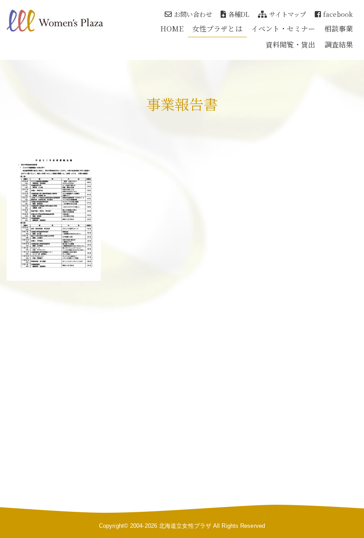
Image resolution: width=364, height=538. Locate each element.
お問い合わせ (193, 14)
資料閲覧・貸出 (290, 44)
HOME (171, 29)
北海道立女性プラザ (185, 525)
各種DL (238, 14)
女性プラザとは (217, 29)
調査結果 (338, 44)
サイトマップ (287, 14)
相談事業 (338, 29)
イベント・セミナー (283, 29)
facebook (338, 14)
